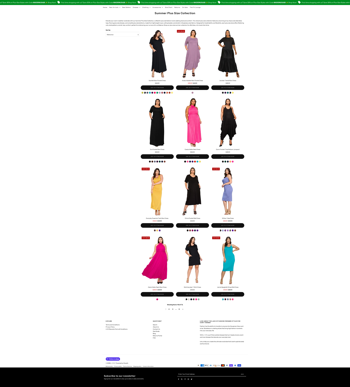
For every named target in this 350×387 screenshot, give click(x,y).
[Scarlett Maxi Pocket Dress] (157, 54)
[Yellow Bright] (172, 93)
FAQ (154, 338)
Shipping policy (137, 366)
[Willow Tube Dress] (227, 191)
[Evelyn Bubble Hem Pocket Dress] (192, 54)
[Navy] (165, 93)
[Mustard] (157, 230)
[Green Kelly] (157, 93)
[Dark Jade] (150, 93)
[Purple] (192, 161)
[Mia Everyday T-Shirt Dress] (192, 260)
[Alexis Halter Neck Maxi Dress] (157, 260)
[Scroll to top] (346, 382)
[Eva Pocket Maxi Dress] (157, 122)
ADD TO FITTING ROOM (157, 87)
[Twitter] (181, 379)
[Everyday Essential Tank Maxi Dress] (157, 191)
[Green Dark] (228, 93)
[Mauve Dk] (162, 93)
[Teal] (197, 161)
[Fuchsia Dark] (157, 299)
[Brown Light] (190, 230)
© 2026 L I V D (110, 363)
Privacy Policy (110, 327)
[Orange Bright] (230, 161)
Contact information (148, 366)
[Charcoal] (147, 93)
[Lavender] (160, 93)
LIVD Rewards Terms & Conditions (116, 329)
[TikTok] (191, 379)
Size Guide (156, 331)
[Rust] (167, 93)
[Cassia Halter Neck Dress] (192, 122)
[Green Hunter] (160, 161)
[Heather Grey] (189, 299)
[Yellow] (200, 161)
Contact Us (156, 329)
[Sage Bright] (199, 299)
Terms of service (127, 366)
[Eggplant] (152, 93)
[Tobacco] (169, 93)
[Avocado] (142, 93)
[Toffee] (165, 161)
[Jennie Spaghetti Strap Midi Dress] (227, 260)
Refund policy (109, 366)
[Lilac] (228, 230)
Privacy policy (118, 366)
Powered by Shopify (122, 363)
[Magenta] (192, 230)
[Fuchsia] (155, 93)
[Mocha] (230, 299)
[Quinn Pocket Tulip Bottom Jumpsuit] (227, 122)
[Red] (195, 161)
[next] (183, 309)
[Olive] (230, 230)
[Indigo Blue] (228, 299)
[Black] (145, 93)
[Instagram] (188, 379)
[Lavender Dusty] (192, 93)
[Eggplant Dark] (157, 161)
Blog (154, 333)
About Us (156, 327)
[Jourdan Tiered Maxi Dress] (227, 54)
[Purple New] (197, 230)
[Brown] (152, 161)
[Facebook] (178, 379)
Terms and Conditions (113, 325)
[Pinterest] (185, 379)
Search (155, 325)
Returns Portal (157, 336)
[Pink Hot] (233, 161)
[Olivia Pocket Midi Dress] (192, 191)
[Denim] (223, 230)
